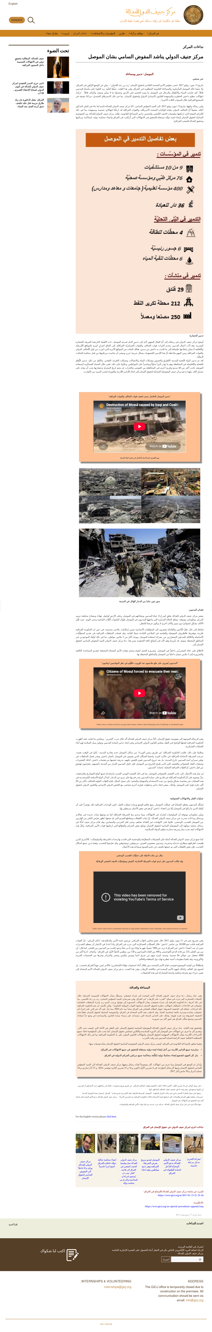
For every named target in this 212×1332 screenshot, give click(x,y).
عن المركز (154, 33)
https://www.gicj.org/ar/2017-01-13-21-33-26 (180, 1195)
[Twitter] (33, 12)
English (13, 3)
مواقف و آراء (136, 33)
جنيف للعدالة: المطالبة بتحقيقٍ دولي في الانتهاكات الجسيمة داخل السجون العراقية (29, 62)
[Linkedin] (11, 12)
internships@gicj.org (117, 1286)
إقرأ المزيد (13, 1224)
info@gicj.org (194, 1300)
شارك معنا (52, 33)
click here (111, 1116)
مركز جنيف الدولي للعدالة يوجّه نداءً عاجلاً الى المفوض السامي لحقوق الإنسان (85, 1169)
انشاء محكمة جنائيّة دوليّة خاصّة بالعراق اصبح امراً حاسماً (107, 1163)
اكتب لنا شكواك (52, 1250)
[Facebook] (40, 12)
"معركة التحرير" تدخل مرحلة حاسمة (193, 1162)
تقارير (122, 33)
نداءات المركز (80, 33)
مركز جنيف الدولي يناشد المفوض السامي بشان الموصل (145, 56)
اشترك (165, 1259)
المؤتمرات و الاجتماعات (103, 33)
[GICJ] (193, 15)
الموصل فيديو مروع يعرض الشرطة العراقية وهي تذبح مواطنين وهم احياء (150, 1164)
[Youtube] (26, 12)
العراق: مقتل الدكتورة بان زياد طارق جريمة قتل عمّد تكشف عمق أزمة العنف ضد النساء (29, 103)
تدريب (66, 33)
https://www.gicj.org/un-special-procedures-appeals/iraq (174, 1206)
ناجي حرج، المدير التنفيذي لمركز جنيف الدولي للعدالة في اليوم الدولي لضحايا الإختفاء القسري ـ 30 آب (28, 88)
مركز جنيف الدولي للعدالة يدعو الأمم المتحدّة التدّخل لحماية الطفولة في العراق (172, 1166)
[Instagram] (18, 12)
